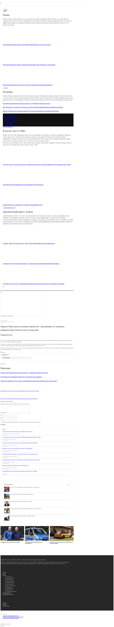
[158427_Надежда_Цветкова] (14, 41)
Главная (4, 572)
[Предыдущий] (1, 625)
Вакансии (5, 604)
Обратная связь (6, 605)
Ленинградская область (11, 115)
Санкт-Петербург (9, 114)
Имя (1, 415)
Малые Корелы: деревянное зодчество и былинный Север (22, 205)
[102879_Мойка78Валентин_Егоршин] (14, 240)
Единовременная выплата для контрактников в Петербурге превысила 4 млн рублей (21, 459)
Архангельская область (11, 117)
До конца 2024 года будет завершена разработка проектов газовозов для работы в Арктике (33, 284)
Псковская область (10, 122)
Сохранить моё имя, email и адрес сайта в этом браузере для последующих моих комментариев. (21, 422)
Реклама (4, 602)
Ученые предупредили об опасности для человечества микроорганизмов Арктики (31, 263)
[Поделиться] (4, 624)
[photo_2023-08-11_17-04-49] (14, 161)
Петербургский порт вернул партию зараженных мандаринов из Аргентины (29, 65)
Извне (5, 11)
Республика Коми (9, 124)
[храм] (14, 201)
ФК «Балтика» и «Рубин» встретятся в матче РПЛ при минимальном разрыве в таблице (33, 107)
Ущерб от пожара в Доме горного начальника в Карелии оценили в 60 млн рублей (28, 381)
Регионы (18, 433)
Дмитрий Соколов (3, 320)
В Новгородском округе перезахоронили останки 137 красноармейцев (17, 448)
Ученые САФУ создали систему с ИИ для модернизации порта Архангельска (29, 243)
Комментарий (3, 412)
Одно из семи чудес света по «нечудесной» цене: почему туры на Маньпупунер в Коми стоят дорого (37, 164)
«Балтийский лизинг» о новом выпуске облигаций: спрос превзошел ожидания (19, 471)
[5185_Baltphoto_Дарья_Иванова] (14, 61)
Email (1, 417)
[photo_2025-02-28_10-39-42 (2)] (14, 81)
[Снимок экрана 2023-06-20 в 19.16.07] (14, 181)
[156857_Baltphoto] (14, 280)
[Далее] (3, 625)
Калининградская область (11, 121)
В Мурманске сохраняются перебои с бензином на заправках (21, 377)
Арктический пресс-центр (9, 207)
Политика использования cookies (11, 618)
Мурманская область (10, 116)
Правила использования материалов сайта (13, 617)
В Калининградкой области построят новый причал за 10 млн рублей (27, 44)
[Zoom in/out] (9, 624)
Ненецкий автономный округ (11, 591)
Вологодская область (9, 584)
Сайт (1, 419)
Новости (4, 433)
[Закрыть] (1, 624)
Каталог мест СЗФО (7, 592)
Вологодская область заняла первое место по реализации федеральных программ (31, 111)
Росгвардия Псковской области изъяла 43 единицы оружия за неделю (26, 103)
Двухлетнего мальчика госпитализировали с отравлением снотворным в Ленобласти (19, 398)
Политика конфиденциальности (10, 615)
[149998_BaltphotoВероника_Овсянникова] (14, 260)
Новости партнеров (37, 484)
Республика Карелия (10, 123)
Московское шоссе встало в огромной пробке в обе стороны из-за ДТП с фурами (19, 390)
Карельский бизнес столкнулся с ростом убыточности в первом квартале (28, 85)
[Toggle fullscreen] (6, 624)
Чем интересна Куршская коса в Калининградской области (23, 184)
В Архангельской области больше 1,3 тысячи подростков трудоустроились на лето (20, 454)
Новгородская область (10, 118)
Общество (2, 321)
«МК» (6, 344)
